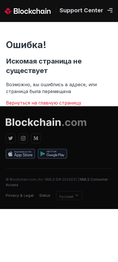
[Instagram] (23, 138)
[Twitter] (10, 138)
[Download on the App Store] (20, 154)
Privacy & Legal (20, 195)
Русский (66, 196)
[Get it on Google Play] (52, 154)
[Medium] (36, 138)
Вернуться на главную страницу (43, 103)
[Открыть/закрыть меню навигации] (110, 10)
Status (44, 195)
